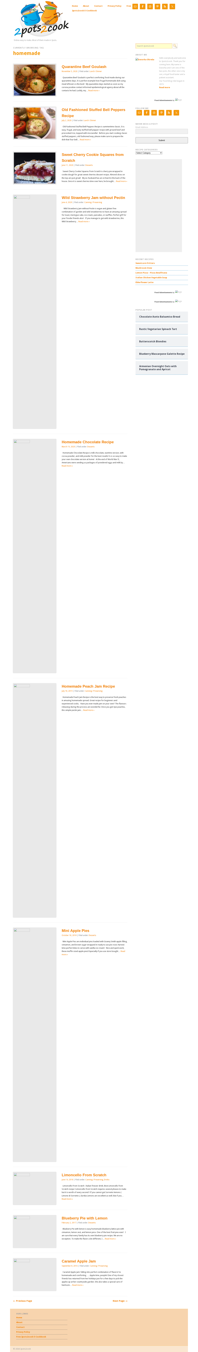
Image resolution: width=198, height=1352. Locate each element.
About (86, 6)
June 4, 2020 (67, 202)
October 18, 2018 (69, 935)
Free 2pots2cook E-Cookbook (31, 1337)
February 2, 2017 (69, 1223)
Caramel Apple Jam (79, 1261)
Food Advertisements (163, 100)
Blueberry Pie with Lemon (85, 1218)
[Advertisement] (159, 205)
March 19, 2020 (68, 447)
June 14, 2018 (67, 1180)
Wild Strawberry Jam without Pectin (93, 198)
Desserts (89, 165)
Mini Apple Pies (75, 931)
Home (75, 6)
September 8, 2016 (70, 1266)
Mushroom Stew (144, 268)
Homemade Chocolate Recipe (88, 442)
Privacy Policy (114, 6)
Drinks (106, 1180)
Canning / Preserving (93, 202)
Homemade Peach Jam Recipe (88, 686)
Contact (98, 6)
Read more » (93, 90)
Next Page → (120, 1301)
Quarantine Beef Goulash (84, 67)
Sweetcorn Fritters (145, 263)
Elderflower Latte (144, 282)
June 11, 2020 (67, 165)
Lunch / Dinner (96, 71)
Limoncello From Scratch (84, 1175)
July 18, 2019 (67, 691)
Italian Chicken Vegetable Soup (151, 277)
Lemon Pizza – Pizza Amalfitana (151, 273)
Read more (164, 87)
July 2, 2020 (66, 120)
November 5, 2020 (69, 71)
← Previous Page (22, 1301)
